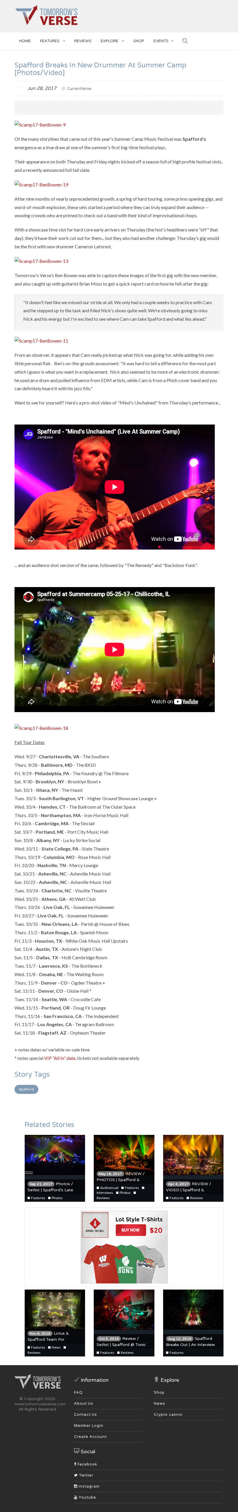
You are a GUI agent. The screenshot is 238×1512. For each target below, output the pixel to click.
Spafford (26, 1089)
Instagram (88, 1486)
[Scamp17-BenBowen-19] (41, 184)
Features (50, 41)
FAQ (78, 1392)
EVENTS (161, 41)
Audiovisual (109, 1187)
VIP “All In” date (59, 1058)
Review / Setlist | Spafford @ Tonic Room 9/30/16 (121, 1344)
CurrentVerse (78, 88)
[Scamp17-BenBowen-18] (41, 727)
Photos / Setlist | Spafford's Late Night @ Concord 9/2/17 (52, 1190)
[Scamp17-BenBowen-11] (41, 340)
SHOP (138, 41)
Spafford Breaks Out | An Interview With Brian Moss (190, 1344)
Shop (159, 1392)
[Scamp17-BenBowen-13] (41, 260)
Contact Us (85, 1414)
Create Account (90, 1436)
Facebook (86, 1464)
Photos (57, 1198)
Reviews (82, 41)
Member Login (88, 1425)
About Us (83, 1403)
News (56, 1347)
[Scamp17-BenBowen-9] (40, 124)
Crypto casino (168, 1414)
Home (25, 41)
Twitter (85, 1475)
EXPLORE (110, 41)
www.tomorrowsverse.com (40, 1404)
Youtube (86, 1497)
